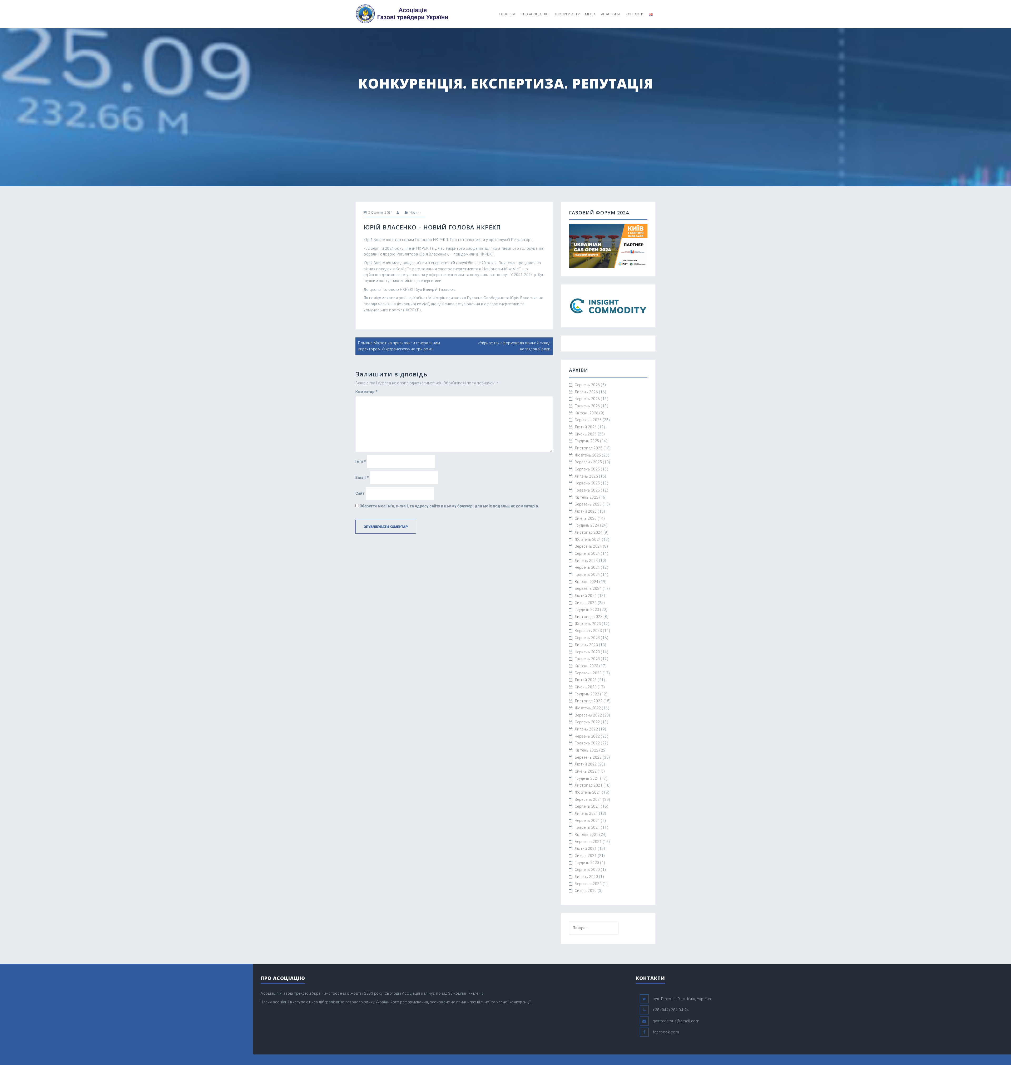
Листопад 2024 (589, 532)
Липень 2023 (586, 645)
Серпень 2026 (587, 385)
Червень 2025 (587, 483)
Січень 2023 (586, 687)
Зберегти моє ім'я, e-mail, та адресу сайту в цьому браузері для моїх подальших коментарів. (449, 506)
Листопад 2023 (589, 617)
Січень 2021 (586, 855)
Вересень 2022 (588, 715)
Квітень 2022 (586, 750)
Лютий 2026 (586, 427)
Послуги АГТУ (567, 14)
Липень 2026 (586, 392)
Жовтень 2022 (588, 708)
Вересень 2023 (588, 631)
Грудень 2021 (587, 778)
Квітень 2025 (586, 497)
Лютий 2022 (586, 764)
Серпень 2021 (587, 806)
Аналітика (611, 14)
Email (362, 477)
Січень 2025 (586, 518)
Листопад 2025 (589, 448)
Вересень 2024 (588, 546)
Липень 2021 (586, 813)
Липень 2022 (586, 729)
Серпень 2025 (587, 469)
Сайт (359, 493)
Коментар (366, 392)
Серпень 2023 (587, 638)
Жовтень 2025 (588, 455)
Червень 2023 (587, 652)
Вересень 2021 (588, 799)
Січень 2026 (586, 434)
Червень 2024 (587, 567)
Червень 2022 (587, 736)
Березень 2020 (588, 884)
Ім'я (360, 461)
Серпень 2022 (587, 722)
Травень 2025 (587, 490)
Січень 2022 (586, 771)
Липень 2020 (586, 877)
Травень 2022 (587, 743)
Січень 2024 (586, 603)
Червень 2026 (587, 399)
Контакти (634, 14)
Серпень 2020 (587, 869)
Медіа (590, 14)
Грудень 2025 (587, 441)
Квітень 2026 (586, 413)
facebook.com (666, 1032)
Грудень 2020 (587, 863)
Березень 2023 (588, 673)
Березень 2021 (588, 842)
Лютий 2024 (586, 595)
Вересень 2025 (588, 462)
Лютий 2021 (586, 848)
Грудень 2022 (587, 694)
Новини (415, 212)
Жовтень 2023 (588, 624)
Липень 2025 (586, 476)
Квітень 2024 (586, 582)
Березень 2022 (588, 757)
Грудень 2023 (587, 609)
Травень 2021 (587, 827)
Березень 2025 (588, 504)
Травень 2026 (587, 406)
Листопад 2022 (589, 701)
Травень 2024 (587, 574)
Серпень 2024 (587, 553)
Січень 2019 (586, 891)
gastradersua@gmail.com (676, 1021)
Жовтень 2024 (588, 539)
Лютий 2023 (586, 680)
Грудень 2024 (587, 525)
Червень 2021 (587, 820)
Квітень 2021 (586, 834)
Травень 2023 (587, 659)
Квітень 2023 (586, 666)
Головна (507, 14)
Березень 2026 (588, 420)
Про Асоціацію (535, 14)
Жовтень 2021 (588, 792)
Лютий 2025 (586, 511)
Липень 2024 (586, 560)
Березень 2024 (588, 588)
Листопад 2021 (589, 785)
